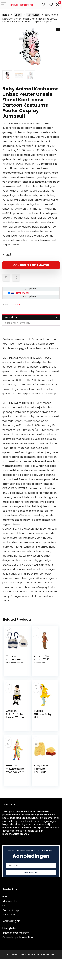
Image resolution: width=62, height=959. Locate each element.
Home (5, 14)
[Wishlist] (51, 5)
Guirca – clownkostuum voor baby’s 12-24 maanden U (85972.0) (15, 772)
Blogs (5, 905)
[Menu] (4, 4)
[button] (58, 29)
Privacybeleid (9, 928)
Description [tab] (12, 317)
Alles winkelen (9, 901)
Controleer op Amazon (31, 265)
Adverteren (8, 914)
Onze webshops (11, 910)
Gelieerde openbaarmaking (17, 937)
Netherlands (23, 292)
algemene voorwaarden (15, 932)
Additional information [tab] (17, 323)
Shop (18, 14)
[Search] (44, 4)
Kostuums (33, 14)
